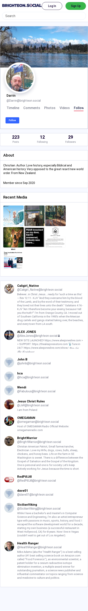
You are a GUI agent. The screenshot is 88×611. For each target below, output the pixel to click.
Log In (52, 6)
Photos (49, 108)
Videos (65, 108)
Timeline (13, 108)
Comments (31, 108)
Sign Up (76, 6)
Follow (12, 120)
